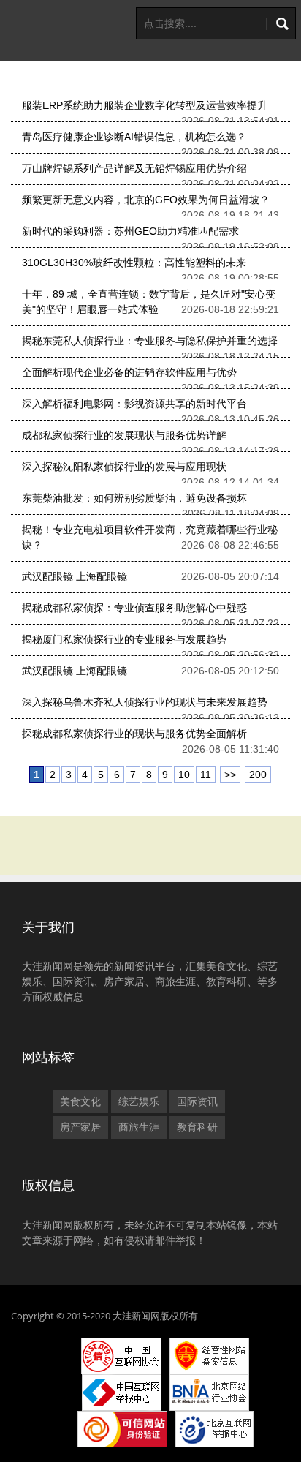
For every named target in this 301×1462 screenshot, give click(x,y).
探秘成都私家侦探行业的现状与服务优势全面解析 (134, 733)
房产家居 (80, 1127)
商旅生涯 (138, 1127)
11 (205, 774)
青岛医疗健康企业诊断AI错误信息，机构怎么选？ (134, 137)
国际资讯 (197, 1101)
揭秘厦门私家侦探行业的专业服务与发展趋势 (124, 639)
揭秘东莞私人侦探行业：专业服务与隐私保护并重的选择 (150, 341)
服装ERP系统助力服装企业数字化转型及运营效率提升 (144, 105)
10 (184, 774)
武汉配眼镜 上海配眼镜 (74, 576)
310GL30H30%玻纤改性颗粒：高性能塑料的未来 (134, 262)
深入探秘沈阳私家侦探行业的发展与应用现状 (124, 466)
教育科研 (197, 1127)
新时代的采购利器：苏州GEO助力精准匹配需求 (130, 231)
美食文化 (80, 1101)
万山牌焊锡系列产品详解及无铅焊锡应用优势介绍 (134, 168)
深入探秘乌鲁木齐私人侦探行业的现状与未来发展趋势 (144, 702)
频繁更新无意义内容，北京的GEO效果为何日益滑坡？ (146, 200)
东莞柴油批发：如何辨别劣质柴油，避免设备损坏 (134, 498)
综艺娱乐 (138, 1101)
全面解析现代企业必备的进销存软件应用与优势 (129, 372)
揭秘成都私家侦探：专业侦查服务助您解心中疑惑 (134, 608)
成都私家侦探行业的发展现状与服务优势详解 (124, 435)
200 (258, 774)
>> (230, 774)
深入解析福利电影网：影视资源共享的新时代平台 (134, 404)
